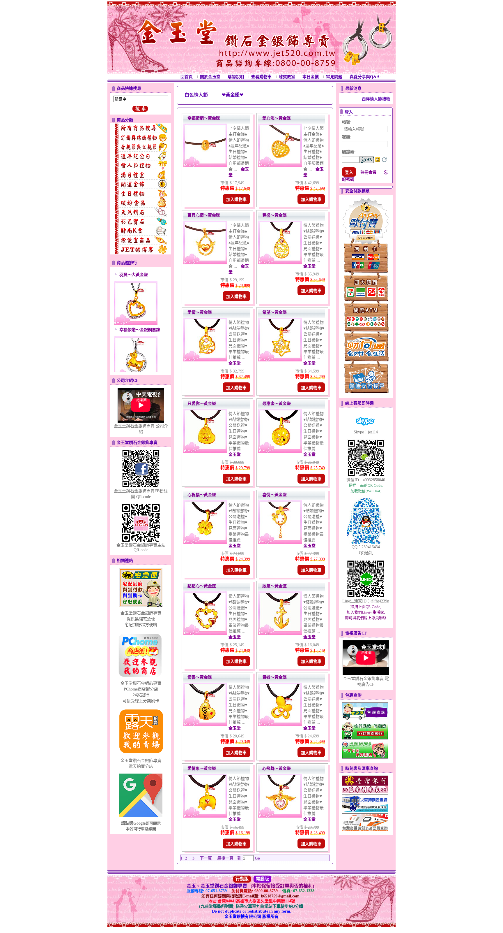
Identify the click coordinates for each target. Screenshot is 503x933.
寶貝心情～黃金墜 (203, 215)
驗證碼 (349, 152)
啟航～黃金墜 (274, 586)
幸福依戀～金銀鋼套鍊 (139, 314)
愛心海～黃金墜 (276, 118)
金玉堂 (309, 266)
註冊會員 (368, 172)
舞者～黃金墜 (274, 677)
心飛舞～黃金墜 (276, 768)
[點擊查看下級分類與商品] (141, 128)
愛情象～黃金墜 (201, 768)
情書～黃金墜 (199, 677)
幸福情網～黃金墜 (203, 118)
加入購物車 (236, 199)
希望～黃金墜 (274, 312)
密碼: (347, 137)
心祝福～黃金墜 (201, 495)
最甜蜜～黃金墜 (276, 403)
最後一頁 (225, 858)
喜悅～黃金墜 (274, 495)
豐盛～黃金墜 (274, 215)
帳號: (347, 122)
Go (257, 858)
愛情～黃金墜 (199, 312)
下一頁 (206, 858)
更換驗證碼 (384, 160)
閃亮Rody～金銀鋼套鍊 (140, 369)
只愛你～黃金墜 (201, 403)
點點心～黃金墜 (201, 586)
